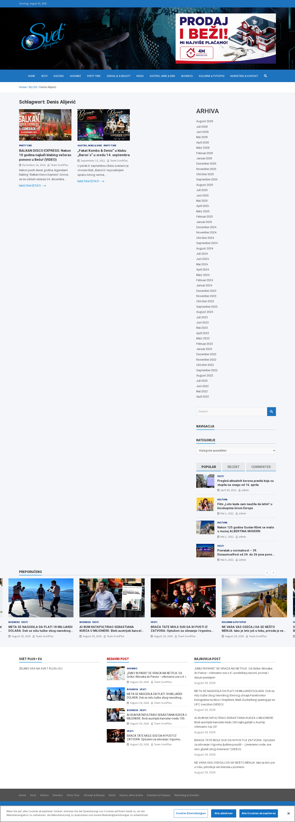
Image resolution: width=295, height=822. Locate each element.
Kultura (59, 76)
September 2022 (207, 370)
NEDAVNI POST (118, 659)
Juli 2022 (202, 380)
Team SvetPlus (59, 165)
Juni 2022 (202, 386)
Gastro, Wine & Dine (162, 76)
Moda (140, 76)
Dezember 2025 (206, 163)
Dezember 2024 (206, 227)
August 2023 (204, 311)
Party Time (94, 76)
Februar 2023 (204, 343)
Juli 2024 (202, 253)
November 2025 (206, 169)
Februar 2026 (204, 153)
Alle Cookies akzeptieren (259, 813)
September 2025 (207, 179)
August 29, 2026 (21, 636)
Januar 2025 (204, 222)
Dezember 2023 (206, 290)
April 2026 (202, 142)
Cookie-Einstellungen (191, 813)
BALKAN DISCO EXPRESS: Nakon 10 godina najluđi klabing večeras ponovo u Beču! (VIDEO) (45, 155)
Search (271, 411)
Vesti (44, 76)
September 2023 (207, 306)
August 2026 (204, 121)
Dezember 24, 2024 (33, 165)
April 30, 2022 (228, 490)
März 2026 (203, 147)
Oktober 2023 (205, 301)
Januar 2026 (204, 158)
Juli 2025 (202, 190)
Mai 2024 (202, 264)
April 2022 (202, 396)
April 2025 (202, 206)
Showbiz (75, 76)
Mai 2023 (202, 327)
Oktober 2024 (205, 237)
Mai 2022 (202, 391)
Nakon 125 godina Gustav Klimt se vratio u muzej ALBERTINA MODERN (245, 529)
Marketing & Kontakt (244, 76)
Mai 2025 (202, 200)
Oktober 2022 (205, 364)
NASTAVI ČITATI (30, 185)
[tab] (208, 467)
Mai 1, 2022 (227, 513)
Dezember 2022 (206, 354)
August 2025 (204, 184)
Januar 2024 (204, 285)
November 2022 (206, 359)
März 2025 (203, 211)
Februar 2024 (204, 280)
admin (245, 490)
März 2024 (203, 275)
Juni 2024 (202, 258)
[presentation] (267, 573)
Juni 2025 (202, 195)
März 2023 (203, 338)
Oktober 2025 (205, 174)
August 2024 (204, 248)
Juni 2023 (202, 322)
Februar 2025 (204, 216)
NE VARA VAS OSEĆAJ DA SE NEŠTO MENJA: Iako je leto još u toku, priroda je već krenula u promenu (253, 631)
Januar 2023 (204, 349)
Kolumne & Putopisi (211, 76)
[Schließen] (288, 813)
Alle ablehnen (224, 813)
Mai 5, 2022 (227, 560)
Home (31, 76)
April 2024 (202, 269)
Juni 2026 (202, 131)
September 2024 (207, 243)
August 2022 (204, 375)
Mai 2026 (202, 137)
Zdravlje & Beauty (118, 76)
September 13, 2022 (93, 160)
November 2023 (206, 296)
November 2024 (206, 232)
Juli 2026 (202, 126)
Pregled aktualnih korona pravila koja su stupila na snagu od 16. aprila (245, 483)
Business (187, 76)
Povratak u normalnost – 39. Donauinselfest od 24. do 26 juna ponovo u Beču (246, 554)
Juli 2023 (202, 317)
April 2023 (202, 333)
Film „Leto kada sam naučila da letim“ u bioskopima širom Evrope (244, 506)
